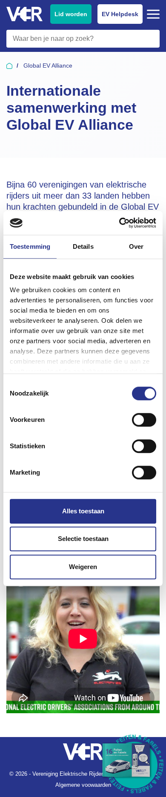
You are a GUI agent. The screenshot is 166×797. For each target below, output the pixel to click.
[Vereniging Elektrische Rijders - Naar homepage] (24, 14)
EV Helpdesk (120, 14)
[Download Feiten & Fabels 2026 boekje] (134, 765)
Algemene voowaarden (83, 785)
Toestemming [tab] (30, 246)
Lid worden (70, 14)
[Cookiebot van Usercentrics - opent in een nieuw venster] (119, 222)
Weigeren (83, 566)
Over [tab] (136, 246)
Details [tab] (83, 246)
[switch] (144, 420)
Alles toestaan (83, 511)
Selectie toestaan (83, 538)
